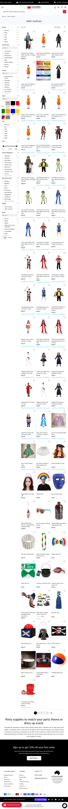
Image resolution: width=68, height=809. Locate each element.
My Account (7, 779)
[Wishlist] (62, 7)
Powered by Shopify (21, 799)
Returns (6, 777)
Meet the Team (22, 777)
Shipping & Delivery (8, 775)
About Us (21, 775)
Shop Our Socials (23, 788)
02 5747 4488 (38, 775)
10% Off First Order (24, 781)
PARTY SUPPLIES (11, 16)
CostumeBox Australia (11, 799)
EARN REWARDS (33, 2)
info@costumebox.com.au (41, 778)
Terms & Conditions (8, 784)
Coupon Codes (7, 781)
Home (5, 16)
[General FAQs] (58, 7)
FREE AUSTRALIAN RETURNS (14, 2)
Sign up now (33, 758)
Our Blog (21, 784)
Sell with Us (22, 786)
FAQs (20, 779)
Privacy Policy (7, 786)
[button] (2, 7)
